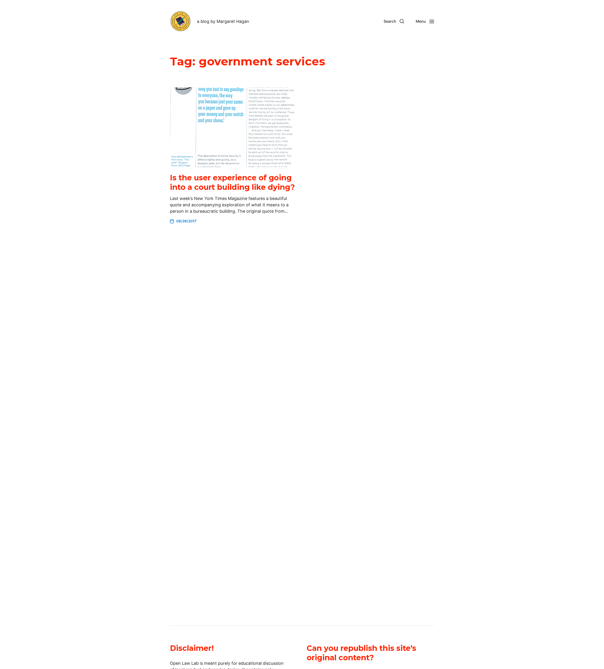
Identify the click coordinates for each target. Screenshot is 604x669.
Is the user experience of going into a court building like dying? (232, 182)
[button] (394, 21)
